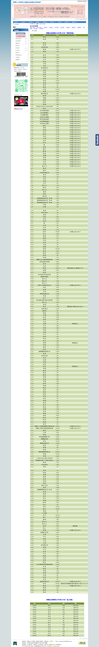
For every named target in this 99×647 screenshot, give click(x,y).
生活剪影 (58, 22)
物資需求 (17, 45)
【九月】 (51, 27)
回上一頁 (81, 638)
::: (11, 24)
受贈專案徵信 (18, 55)
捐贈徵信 (37, 22)
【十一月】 (39, 27)
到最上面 (85, 638)
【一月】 (41, 28)
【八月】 (57, 27)
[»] (20, 33)
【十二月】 (32, 27)
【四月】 (79, 27)
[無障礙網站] (82, 643)
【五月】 (74, 27)
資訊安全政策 (56, 646)
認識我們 (22, 22)
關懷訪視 (44, 22)
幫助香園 (29, 22)
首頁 (37, 24)
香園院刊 (17, 52)
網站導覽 (84, 1)
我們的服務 (17, 41)
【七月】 (62, 27)
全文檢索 (17, 24)
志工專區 (16, 51)
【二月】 (36, 28)
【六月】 (68, 27)
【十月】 (45, 27)
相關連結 (17, 59)
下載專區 (17, 57)
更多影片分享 (19, 108)
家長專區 (16, 48)
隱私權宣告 (49, 646)
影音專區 (66, 22)
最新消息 (15, 22)
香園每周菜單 (18, 39)
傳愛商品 (51, 22)
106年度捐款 (42, 24)
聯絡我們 (80, 1)
